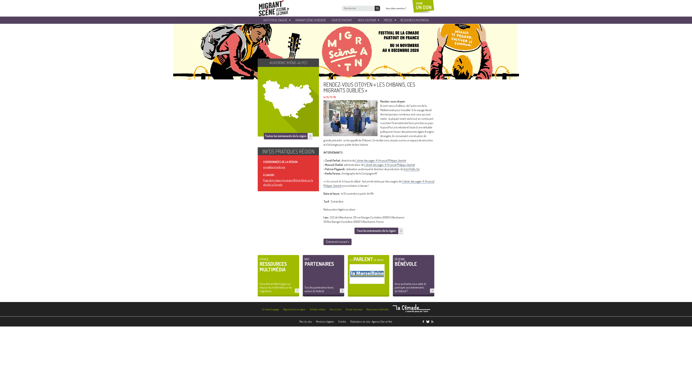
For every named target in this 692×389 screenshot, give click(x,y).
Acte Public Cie (411, 169)
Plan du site (305, 321)
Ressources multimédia (377, 309)
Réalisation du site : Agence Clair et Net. (371, 321)
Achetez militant (342, 20)
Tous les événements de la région (376, 230)
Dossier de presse (354, 309)
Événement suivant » (337, 241)
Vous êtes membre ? (396, 8)
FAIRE (424, 5)
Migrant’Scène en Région (310, 20)
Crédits (342, 321)
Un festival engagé (270, 309)
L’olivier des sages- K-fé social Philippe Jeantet (380, 160)
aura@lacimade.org (274, 167)
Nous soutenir (367, 20)
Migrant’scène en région (294, 309)
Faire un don (335, 309)
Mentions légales (325, 321)
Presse (388, 20)
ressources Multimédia (414, 20)
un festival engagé (275, 20)
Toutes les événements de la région (285, 136)
